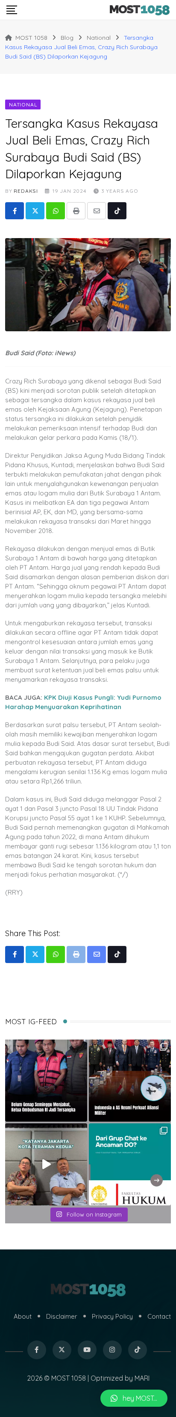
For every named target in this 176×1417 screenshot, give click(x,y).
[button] (133, 1398)
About (23, 1316)
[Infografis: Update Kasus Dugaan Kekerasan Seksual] (130, 1164)
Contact (159, 1316)
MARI (142, 1378)
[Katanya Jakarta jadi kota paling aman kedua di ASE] (46, 1164)
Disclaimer (61, 1316)
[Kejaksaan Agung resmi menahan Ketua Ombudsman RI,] (46, 1081)
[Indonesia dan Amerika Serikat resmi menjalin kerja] (130, 1081)
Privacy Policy (112, 1316)
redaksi (26, 191)
